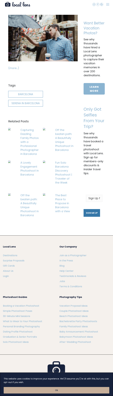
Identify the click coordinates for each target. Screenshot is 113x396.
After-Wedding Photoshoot (75, 342)
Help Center (66, 271)
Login (6, 276)
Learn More (94, 89)
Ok (56, 390)
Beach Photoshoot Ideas (73, 316)
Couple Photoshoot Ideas (74, 311)
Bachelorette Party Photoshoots (78, 321)
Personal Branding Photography (21, 326)
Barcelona (25, 94)
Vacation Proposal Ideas (73, 305)
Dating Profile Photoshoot (18, 331)
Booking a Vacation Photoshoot (21, 305)
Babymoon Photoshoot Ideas (76, 337)
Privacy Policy (32, 382)
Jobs (62, 281)
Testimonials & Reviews (72, 276)
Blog (61, 265)
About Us (8, 271)
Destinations (10, 255)
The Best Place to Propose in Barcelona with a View (62, 203)
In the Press (66, 260)
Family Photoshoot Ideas (73, 326)
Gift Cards (9, 265)
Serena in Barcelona (25, 103)
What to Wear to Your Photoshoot (22, 321)
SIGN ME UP (92, 212)
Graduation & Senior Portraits (20, 337)
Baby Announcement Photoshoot (78, 331)
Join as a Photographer (73, 255)
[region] (56, 384)
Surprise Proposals (13, 260)
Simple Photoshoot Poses (17, 311)
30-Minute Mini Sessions (16, 316)
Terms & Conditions (70, 286)
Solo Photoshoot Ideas (16, 342)
